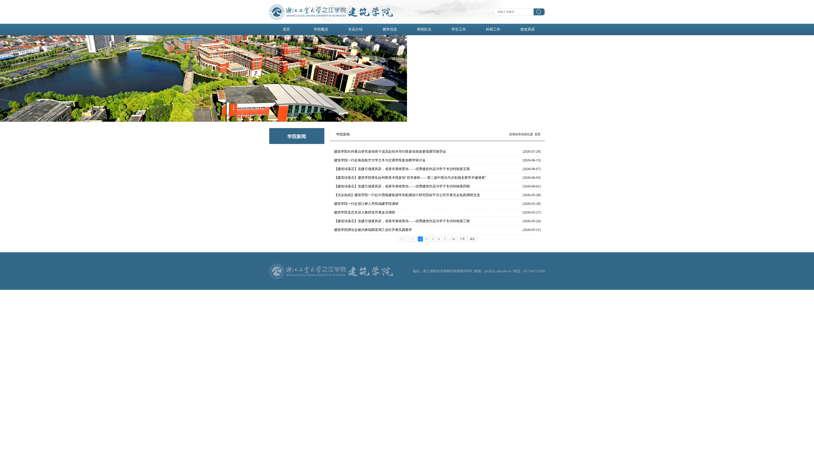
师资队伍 (424, 29)
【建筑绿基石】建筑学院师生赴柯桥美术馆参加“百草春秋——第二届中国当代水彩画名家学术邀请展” (410, 177)
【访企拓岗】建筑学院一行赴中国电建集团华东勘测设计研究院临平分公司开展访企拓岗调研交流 (407, 195)
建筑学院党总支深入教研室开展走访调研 (364, 212)
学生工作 (459, 29)
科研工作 (493, 29)
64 (453, 238)
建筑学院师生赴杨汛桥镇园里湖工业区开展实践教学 (373, 230)
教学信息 (390, 29)
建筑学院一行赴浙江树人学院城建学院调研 (366, 203)
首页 (286, 29)
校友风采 (527, 29)
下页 (462, 238)
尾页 (472, 238)
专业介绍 (355, 29)
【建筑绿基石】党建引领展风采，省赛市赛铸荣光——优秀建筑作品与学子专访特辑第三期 (402, 221)
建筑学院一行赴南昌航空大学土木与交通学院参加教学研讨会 (380, 160)
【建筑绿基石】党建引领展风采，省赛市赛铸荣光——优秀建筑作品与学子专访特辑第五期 (402, 169)
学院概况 (321, 29)
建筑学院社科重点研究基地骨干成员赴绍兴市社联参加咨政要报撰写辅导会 (390, 151)
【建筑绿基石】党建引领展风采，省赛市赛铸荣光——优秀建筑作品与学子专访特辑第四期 (402, 186)
